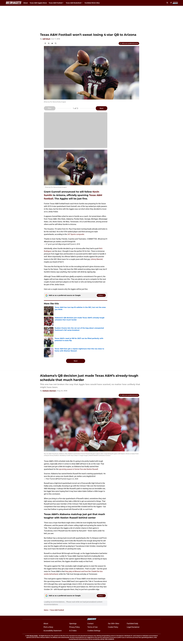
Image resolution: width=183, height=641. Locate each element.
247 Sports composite (75, 234)
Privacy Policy (74, 627)
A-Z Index (73, 631)
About (25, 3)
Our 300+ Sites (113, 623)
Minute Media (34, 635)
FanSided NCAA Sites (92, 3)
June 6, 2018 (75, 244)
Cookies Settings (93, 631)
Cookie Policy (113, 627)
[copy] (55, 43)
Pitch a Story (48, 627)
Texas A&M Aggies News (38, 3)
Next (101, 108)
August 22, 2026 (72, 479)
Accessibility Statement (53, 631)
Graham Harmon (49, 391)
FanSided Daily (132, 623)
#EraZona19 (102, 239)
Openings (72, 623)
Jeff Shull (46, 39)
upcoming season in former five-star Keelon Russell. (78, 469)
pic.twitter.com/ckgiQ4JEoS (84, 476)
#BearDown (48, 242)
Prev (49, 108)
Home (46, 610)
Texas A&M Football (57, 610)
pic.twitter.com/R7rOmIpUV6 (64, 242)
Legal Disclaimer (133, 627)
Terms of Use (92, 627)
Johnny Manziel (96, 259)
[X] (167, 2)
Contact (90, 623)
